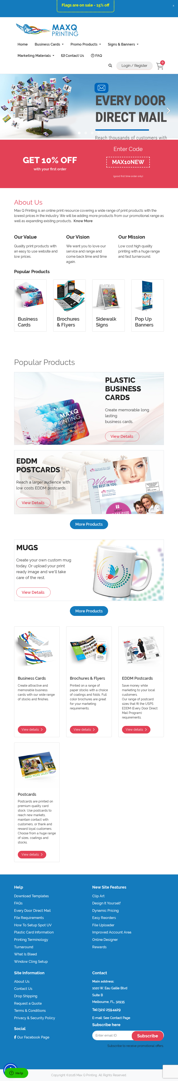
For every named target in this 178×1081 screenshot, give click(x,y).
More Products (89, 524)
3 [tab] (92, 133)
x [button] (173, 5)
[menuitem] (22, 44)
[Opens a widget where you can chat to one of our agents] (16, 1073)
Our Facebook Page (32, 1037)
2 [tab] (86, 133)
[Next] (168, 111)
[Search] (110, 66)
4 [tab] (99, 133)
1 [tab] (79, 133)
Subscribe (147, 1035)
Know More (83, 221)
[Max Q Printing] (46, 30)
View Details (122, 436)
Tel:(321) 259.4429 (106, 1010)
